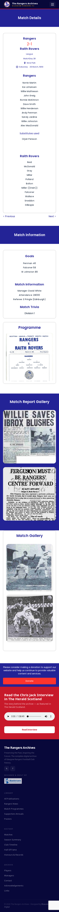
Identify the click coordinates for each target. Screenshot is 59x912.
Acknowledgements (13, 885)
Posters (8, 818)
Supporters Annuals (13, 813)
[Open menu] (52, 4)
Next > (52, 216)
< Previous (9, 216)
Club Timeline (10, 844)
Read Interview (29, 729)
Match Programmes (13, 808)
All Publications (11, 798)
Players (7, 870)
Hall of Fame (10, 849)
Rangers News (11, 803)
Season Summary (12, 839)
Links (6, 890)
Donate (29, 680)
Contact (8, 880)
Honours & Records (13, 854)
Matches (8, 834)
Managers (9, 875)
